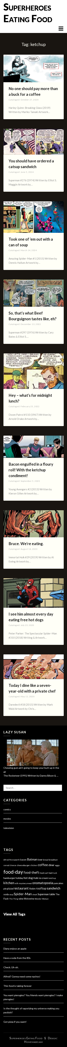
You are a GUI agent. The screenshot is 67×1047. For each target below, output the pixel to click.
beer (40, 859)
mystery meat (25, 883)
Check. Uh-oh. (11, 967)
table (52, 894)
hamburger (9, 877)
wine (21, 898)
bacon (23, 859)
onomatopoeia (42, 883)
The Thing (13, 899)
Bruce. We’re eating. (26, 543)
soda (6, 894)
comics (7, 809)
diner (51, 865)
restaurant (21, 888)
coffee (43, 865)
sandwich (53, 888)
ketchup (52, 878)
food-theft (31, 872)
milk (16, 883)
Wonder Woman (42, 899)
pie (5, 888)
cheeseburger (23, 865)
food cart (44, 873)
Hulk (35, 877)
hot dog (28, 877)
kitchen (8, 883)
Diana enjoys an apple (14, 948)
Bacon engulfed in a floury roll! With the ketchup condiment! (31, 470)
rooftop (41, 888)
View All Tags (14, 914)
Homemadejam (33, 1042)
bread (45, 859)
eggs (57, 865)
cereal (6, 865)
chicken (33, 865)
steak (34, 894)
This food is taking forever (17, 985)
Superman (43, 894)
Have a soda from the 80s (17, 957)
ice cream (43, 878)
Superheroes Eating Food (27, 12)
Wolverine (29, 898)
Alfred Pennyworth (11, 860)
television (8, 827)
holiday (19, 877)
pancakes (58, 883)
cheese (13, 865)
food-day (13, 872)
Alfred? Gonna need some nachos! (21, 976)
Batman (32, 859)
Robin (32, 888)
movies (7, 818)
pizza (10, 888)
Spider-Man (23, 894)
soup (11, 894)
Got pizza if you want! (15, 1021)
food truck (53, 873)
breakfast (53, 859)
